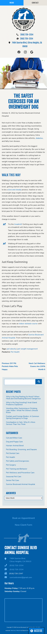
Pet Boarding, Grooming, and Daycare (21, 449)
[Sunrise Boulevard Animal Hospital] (23, 19)
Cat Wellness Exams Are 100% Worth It (37, 366)
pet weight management (27, 349)
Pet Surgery (11, 465)
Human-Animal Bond (15, 445)
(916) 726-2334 (26, 34)
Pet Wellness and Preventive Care (20, 472)
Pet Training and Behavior (16, 469)
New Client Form (23, 524)
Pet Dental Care (12, 453)
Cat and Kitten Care (14, 438)
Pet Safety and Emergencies (17, 461)
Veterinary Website (15, 630)
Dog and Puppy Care (14, 441)
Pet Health (15, 352)
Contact (35, 3)
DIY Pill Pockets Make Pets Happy (10, 366)
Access (38, 631)
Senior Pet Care (12, 480)
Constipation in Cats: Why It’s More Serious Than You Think (20, 423)
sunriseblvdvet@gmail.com (21, 577)
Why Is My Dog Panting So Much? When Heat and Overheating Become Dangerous (23, 397)
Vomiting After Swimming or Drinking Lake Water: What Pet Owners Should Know (22, 410)
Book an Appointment (23, 518)
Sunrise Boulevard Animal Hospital (20, 484)
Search (38, 381)
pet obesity (11, 349)
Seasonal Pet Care (13, 476)
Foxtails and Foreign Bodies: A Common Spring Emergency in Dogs (22, 417)
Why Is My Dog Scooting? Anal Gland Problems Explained (21, 403)
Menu (12, 3)
